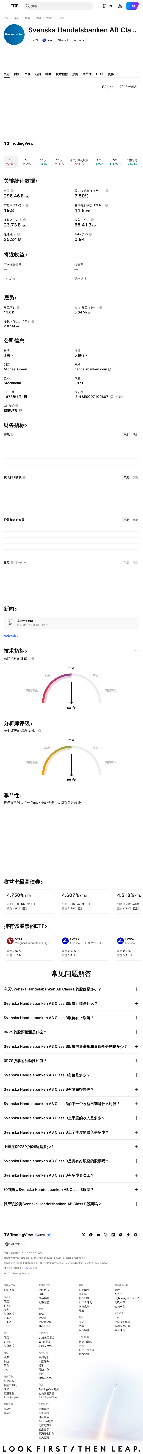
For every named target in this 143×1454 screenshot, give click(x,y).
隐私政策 (44, 1417)
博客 (41, 1365)
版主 (81, 1310)
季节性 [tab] (87, 74)
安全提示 (44, 1429)
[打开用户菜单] (120, 6)
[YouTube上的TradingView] (98, 1234)
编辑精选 (84, 1330)
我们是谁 (44, 1357)
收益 (6, 1361)
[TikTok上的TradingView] (128, 1234)
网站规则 (84, 1306)
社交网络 (84, 1289)
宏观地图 (9, 1393)
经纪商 (42, 1317)
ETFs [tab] (99, 74)
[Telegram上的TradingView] (120, 1234)
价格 (41, 1294)
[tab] (126, 434)
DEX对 (7, 1321)
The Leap (44, 1326)
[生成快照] (104, 87)
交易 (81, 1321)
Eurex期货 (45, 1341)
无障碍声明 (45, 1425)
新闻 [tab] (38, 74)
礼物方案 (44, 1302)
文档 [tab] (28, 74)
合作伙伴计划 (122, 1326)
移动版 (8, 1408)
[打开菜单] (5, 6)
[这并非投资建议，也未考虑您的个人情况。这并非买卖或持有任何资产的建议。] (33, 658)
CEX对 (7, 1317)
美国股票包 (45, 1345)
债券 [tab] (111, 74)
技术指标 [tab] (62, 74)
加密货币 (9, 1313)
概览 (41, 1313)
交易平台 (120, 1306)
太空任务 (44, 1361)
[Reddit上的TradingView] (135, 1234)
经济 (6, 1357)
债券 (6, 1309)
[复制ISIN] (111, 397)
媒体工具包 (45, 1377)
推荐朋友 (84, 1298)
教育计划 (120, 1330)
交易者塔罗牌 (46, 1393)
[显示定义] (12, 190)
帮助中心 (44, 1369)
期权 (6, 1389)
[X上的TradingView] (83, 1234)
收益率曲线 (10, 1385)
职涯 (41, 1373)
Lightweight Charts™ (127, 1298)
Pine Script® (11, 1397)
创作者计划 (85, 1302)
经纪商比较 (45, 1321)
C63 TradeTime (48, 1397)
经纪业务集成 (122, 1321)
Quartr (29, 1268)
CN (109, 6)
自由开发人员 (87, 1349)
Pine (6, 1326)
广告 (117, 1317)
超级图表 (9, 1289)
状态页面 (44, 1437)
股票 (6, 1301)
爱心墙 (83, 1294)
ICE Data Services (28, 1252)
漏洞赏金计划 (46, 1433)
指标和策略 (85, 1341)
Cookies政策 (46, 1421)
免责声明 (44, 1413)
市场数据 (44, 1298)
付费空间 (84, 1353)
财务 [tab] (17, 74)
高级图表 (120, 1302)
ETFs (7, 1305)
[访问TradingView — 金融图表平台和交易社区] (19, 143)
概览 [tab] (7, 74)
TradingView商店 (49, 1389)
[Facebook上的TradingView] (90, 1234)
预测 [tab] (75, 74)
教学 (81, 1326)
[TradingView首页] (14, 6)
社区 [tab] (48, 74)
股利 (6, 1365)
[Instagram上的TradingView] (105, 1234)
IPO (6, 1369)
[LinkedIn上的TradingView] (113, 1234)
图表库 (118, 1294)
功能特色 (44, 1289)
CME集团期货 (47, 1337)
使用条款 (44, 1408)
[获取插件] (112, 87)
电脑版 (8, 1413)
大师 (81, 1345)
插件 (117, 1289)
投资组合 (9, 1381)
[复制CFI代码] (20, 410)
